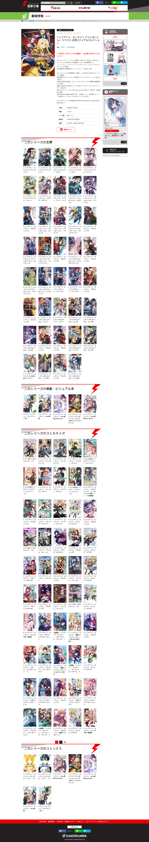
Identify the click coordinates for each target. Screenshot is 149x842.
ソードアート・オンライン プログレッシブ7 (59, 700)
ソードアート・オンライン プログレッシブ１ (29, 229)
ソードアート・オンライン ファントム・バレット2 (75, 578)
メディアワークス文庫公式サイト (97, 821)
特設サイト (68, 129)
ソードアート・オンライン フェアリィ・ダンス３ (59, 522)
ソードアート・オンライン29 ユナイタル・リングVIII (75, 376)
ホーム (25, 21)
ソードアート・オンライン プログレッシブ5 (44, 606)
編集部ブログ (70, 821)
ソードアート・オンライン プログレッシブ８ (59, 348)
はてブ (124, 2)
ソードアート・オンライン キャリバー (44, 578)
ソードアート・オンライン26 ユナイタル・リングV (75, 348)
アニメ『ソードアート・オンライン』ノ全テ (29, 416)
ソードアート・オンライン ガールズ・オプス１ (75, 522)
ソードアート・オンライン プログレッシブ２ (90, 229)
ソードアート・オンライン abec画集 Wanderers (59, 416)
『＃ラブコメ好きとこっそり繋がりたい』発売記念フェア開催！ (115, 135)
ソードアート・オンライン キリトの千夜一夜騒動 (90, 730)
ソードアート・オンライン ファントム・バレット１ (44, 550)
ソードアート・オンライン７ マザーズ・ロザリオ (44, 198)
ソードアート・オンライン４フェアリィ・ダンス (75, 170)
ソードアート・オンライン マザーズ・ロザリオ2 (29, 578)
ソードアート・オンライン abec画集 (44, 416)
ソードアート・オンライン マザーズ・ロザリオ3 (29, 606)
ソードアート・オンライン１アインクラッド (29, 170)
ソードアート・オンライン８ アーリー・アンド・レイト (59, 198)
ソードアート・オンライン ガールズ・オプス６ (75, 730)
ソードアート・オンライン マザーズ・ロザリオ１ (59, 550)
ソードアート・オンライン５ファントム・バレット (90, 170)
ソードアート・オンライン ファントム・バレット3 (59, 607)
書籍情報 (31, 21)
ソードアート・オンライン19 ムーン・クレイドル (59, 289)
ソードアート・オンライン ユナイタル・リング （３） (29, 776)
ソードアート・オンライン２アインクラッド (44, 170)
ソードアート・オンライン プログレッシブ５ (90, 289)
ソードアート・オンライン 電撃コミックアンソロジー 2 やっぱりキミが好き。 (59, 670)
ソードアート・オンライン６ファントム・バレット (29, 198)
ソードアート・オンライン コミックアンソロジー (44, 489)
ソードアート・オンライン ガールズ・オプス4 (90, 606)
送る (117, 2)
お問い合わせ (74, 827)
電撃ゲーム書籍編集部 (68, 47)
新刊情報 (42, 821)
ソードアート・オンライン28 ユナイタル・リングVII (44, 376)
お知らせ (80, 821)
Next (115, 79)
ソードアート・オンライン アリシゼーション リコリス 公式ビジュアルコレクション (75, 418)
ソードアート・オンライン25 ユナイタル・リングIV (29, 348)
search (68, 3)
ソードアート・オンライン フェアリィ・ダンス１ (75, 461)
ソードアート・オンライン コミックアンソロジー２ (44, 521)
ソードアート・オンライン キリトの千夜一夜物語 (29, 635)
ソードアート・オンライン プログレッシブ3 (59, 259)
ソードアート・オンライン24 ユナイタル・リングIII (90, 319)
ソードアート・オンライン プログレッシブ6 (90, 635)
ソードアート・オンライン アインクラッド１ (59, 461)
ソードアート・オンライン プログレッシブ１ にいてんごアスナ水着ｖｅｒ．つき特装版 (90, 491)
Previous (115, 37)
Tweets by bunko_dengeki (111, 155)
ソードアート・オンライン (43, 21)
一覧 (124, 83)
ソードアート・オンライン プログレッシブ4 (90, 259)
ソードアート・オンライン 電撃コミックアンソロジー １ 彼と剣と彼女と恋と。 (75, 637)
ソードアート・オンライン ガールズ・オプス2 (90, 550)
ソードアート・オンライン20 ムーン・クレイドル (75, 289)
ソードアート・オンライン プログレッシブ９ (59, 376)
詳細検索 (77, 3)
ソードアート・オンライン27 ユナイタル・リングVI (90, 348)
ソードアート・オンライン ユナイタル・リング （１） (44, 776)
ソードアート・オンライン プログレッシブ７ (44, 348)
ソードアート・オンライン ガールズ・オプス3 (90, 578)
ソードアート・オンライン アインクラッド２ (44, 461)
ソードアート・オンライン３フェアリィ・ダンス (59, 170)
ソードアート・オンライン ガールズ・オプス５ (90, 667)
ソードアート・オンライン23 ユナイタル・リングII (75, 319)
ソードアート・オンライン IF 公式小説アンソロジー (29, 376)
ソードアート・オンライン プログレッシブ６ (29, 320)
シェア (100, 2)
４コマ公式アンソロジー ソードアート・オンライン (90, 461)
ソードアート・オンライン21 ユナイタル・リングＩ (44, 320)
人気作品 (59, 821)
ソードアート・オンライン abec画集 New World (90, 416)
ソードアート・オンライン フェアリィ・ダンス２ (59, 489)
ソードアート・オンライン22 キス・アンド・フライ (59, 319)
